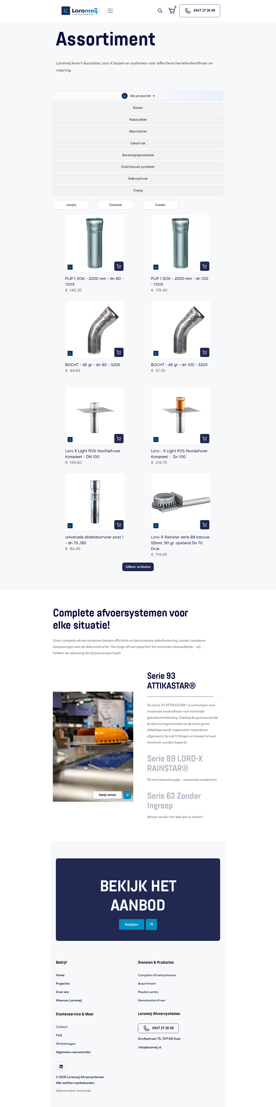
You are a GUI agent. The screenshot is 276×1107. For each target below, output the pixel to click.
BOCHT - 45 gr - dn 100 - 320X (179, 364)
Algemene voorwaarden (73, 1052)
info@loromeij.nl (149, 1047)
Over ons (62, 992)
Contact (61, 1027)
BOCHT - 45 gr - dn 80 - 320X (92, 364)
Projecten (63, 983)
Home (60, 975)
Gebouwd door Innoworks (73, 1091)
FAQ (59, 1035)
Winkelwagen (65, 1044)
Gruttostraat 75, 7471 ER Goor (159, 1039)
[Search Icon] (160, 10)
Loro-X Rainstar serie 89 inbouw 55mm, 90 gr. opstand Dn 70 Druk (181, 543)
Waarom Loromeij (69, 1000)
